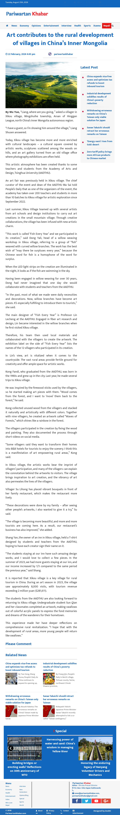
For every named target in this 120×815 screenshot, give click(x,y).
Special (60, 731)
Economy (24, 26)
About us (78, 4)
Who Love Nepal (9, 804)
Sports (87, 26)
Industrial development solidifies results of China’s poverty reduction (99, 98)
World (21, 805)
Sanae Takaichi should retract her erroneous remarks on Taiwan (98, 131)
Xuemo (97, 26)
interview (22, 786)
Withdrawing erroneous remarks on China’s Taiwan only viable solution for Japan (99, 115)
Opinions (36, 26)
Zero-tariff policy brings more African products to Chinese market (99, 155)
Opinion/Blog (23, 795)
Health (77, 26)
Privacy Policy (50, 811)
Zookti (108, 811)
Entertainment (51, 26)
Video (7, 799)
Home (66, 5)
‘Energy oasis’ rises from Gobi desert (99, 143)
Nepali (106, 26)
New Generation (23, 790)
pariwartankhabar (63, 54)
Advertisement (105, 5)
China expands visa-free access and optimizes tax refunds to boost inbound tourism (99, 81)
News (14, 26)
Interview (66, 26)
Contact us (90, 4)
